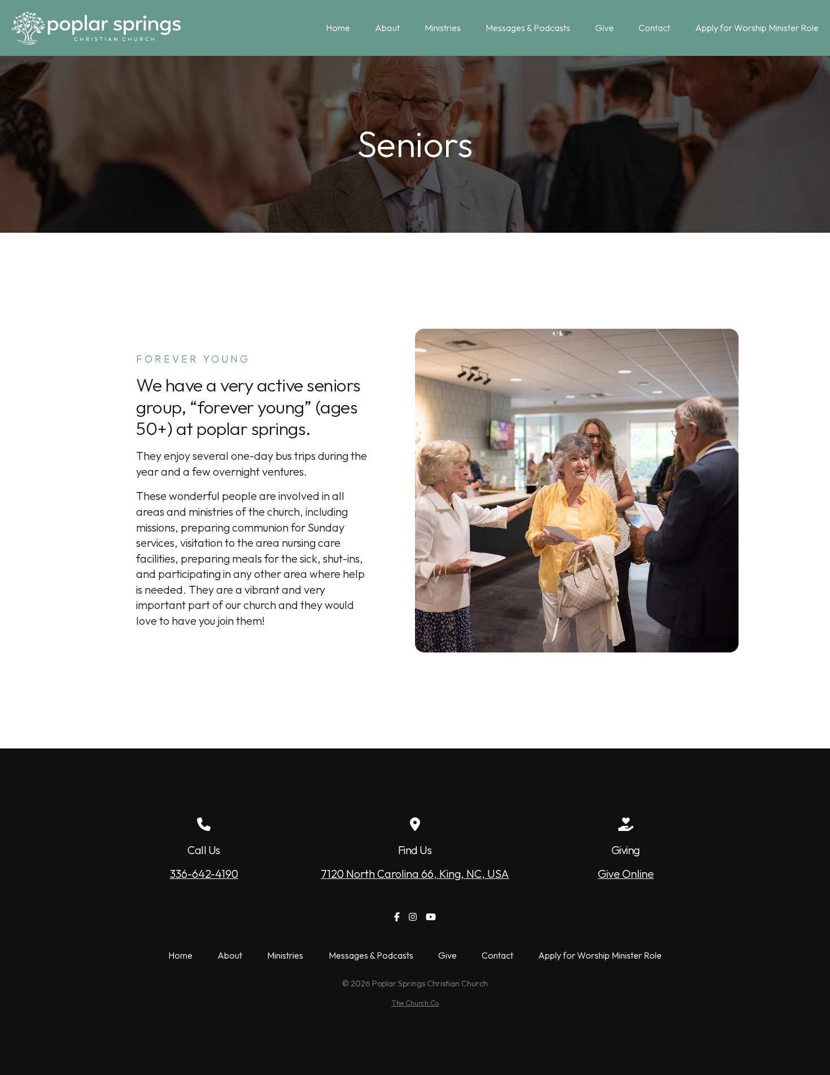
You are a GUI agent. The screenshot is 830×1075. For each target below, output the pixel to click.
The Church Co (415, 1002)
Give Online (626, 874)
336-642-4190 (204, 874)
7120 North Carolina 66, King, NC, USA (415, 874)
